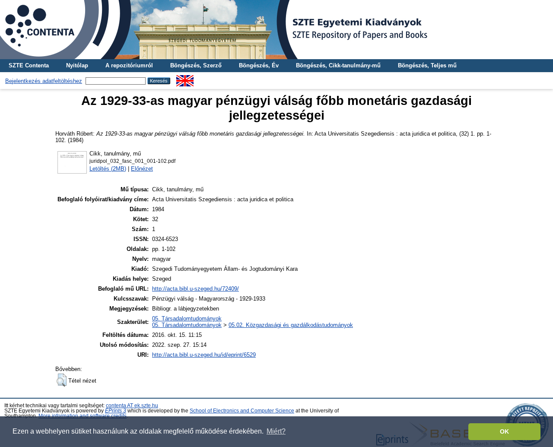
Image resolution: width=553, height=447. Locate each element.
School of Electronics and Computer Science (242, 410)
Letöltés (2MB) (107, 168)
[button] (62, 380)
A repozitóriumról (129, 65)
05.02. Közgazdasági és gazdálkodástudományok (291, 325)
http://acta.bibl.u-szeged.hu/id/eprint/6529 (204, 355)
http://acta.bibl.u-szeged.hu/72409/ (195, 288)
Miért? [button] (276, 431)
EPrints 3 (115, 410)
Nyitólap (77, 65)
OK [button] (504, 431)
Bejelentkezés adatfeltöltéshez (43, 81)
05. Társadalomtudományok (187, 318)
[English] (185, 78)
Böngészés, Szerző (196, 65)
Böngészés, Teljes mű (427, 65)
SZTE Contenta (29, 65)
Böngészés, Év (259, 65)
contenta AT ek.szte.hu (132, 405)
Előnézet (142, 168)
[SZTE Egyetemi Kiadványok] (276, 29)
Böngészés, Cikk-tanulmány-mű (338, 65)
